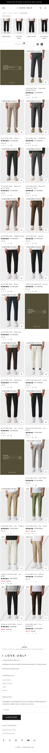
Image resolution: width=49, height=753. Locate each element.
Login (4, 687)
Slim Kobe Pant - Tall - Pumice (12, 526)
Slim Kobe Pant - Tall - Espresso (34, 625)
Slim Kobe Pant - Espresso (11, 380)
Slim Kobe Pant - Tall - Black (12, 428)
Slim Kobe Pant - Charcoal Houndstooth (36, 89)
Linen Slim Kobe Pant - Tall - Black (36, 429)
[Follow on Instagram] (16, 740)
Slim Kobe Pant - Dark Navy (11, 332)
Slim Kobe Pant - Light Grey (36, 478)
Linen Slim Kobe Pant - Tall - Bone (12, 575)
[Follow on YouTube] (28, 740)
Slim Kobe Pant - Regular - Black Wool (11, 187)
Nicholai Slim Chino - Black (11, 624)
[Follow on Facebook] (3, 740)
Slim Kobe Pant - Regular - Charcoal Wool (36, 187)
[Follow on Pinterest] (22, 740)
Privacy (5, 690)
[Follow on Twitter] (10, 740)
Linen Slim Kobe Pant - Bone (36, 380)
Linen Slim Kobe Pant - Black (37, 284)
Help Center (6, 680)
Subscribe (11, 717)
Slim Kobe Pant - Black (9, 284)
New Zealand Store (9, 730)
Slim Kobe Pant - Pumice (35, 574)
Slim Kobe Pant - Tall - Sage (36, 526)
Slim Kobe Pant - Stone (10, 138)
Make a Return (7, 683)
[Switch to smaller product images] (42, 44)
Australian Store (8, 733)
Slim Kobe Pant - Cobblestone (12, 236)
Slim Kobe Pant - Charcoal (36, 138)
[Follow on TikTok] (34, 740)
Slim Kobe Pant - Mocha (34, 236)
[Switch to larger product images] (38, 44)
